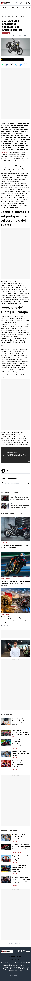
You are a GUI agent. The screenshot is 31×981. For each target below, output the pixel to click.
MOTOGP (6, 7)
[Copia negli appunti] (20, 64)
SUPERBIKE (16, 7)
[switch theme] (26, 3)
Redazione (7, 35)
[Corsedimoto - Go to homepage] (7, 951)
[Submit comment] (28, 483)
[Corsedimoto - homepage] (7, 2)
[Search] (17, 3)
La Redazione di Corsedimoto (15, 956)
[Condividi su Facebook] (7, 64)
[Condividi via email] (25, 64)
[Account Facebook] (21, 951)
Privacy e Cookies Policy (16, 959)
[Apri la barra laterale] (1, 7)
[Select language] (22, 2)
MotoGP (14, 748)
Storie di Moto (16, 852)
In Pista (14, 727)
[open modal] (29, 3)
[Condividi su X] (11, 64)
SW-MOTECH (5, 152)
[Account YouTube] (29, 951)
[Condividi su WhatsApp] (2, 64)
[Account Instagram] (24, 951)
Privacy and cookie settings (15, 943)
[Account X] (19, 951)
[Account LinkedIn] (27, 951)
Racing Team (5, 33)
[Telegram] (16, 64)
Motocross (15, 736)
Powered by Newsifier (15, 975)
